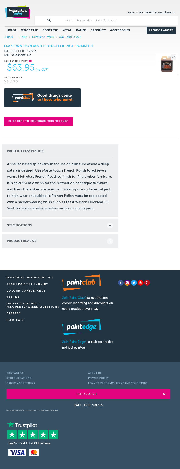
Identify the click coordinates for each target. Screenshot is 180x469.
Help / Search (86, 393)
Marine (81, 30)
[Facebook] (121, 283)
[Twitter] (134, 283)
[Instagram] (127, 283)
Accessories (120, 30)
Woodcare (29, 30)
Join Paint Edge (74, 342)
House (12, 30)
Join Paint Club (74, 297)
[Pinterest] (147, 283)
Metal (67, 30)
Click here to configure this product (38, 121)
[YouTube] (140, 283)
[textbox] (121, 20)
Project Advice (161, 30)
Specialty (98, 30)
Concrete (50, 30)
